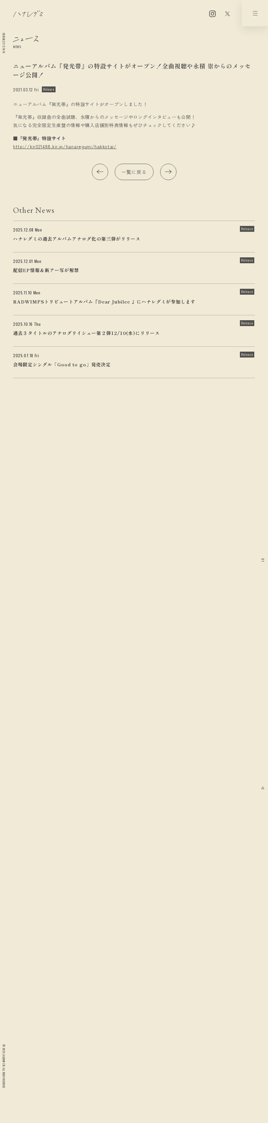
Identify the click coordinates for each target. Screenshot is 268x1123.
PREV (100, 172)
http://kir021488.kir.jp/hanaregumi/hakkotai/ (65, 146)
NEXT (168, 172)
